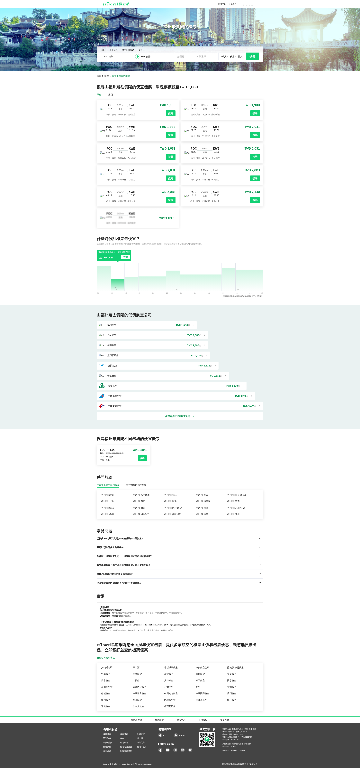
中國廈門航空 (161, 613)
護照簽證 (107, 751)
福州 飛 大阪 (202, 507)
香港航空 (140, 613)
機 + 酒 (140, 738)
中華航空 (105, 674)
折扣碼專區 (106, 667)
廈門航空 (231, 693)
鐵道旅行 (107, 746)
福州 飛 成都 (107, 514)
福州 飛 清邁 (233, 501)
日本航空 (105, 680)
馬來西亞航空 (139, 686)
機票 (106, 76)
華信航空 (200, 674)
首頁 (99, 76)
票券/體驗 (107, 742)
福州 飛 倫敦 (139, 507)
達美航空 (105, 706)
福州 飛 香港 (170, 501)
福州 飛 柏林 (170, 494)
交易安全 (253, 764)
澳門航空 (149, 613)
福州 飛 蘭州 (233, 514)
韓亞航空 (200, 680)
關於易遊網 (136, 720)
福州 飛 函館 (202, 514)
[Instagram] (175, 750)
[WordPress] (183, 750)
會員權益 (159, 720)
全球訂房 (141, 734)
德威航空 (105, 693)
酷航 (198, 686)
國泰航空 (231, 680)
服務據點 (202, 720)
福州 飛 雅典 (202, 494)
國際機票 (107, 734)
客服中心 (222, 4)
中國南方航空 (128, 613)
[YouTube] (168, 750)
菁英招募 (224, 720)
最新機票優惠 (171, 667)
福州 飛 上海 (107, 501)
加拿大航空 (138, 706)
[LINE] (190, 750)
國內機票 (124, 734)
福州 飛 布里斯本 (141, 494)
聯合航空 (231, 699)
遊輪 (122, 738)
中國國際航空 (202, 693)
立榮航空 (231, 674)
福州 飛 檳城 (107, 507)
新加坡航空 (106, 686)
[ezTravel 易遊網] (116, 3)
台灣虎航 (168, 686)
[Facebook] (160, 750)
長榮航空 (137, 674)
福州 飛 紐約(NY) (141, 514)
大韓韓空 (168, 680)
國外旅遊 (107, 738)
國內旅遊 (124, 742)
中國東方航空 (175, 613)
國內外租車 (142, 746)
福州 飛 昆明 (107, 494)
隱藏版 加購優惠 (235, 667)
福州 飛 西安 (139, 501)
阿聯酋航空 (170, 699)
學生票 (136, 667)
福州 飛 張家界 (203, 501)
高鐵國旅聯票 (126, 751)
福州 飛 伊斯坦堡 (172, 514)
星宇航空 (168, 674)
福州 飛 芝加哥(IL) (236, 507)
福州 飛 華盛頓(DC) (236, 494)
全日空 (136, 680)
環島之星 (141, 742)
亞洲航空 (231, 686)
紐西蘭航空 (170, 706)
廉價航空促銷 (202, 667)
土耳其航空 (201, 699)
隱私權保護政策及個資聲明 (234, 764)
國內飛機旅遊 (126, 746)
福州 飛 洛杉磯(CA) (173, 507)
